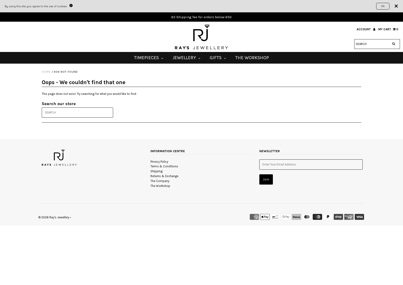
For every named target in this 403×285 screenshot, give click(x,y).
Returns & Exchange (164, 176)
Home (46, 71)
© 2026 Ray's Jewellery (53, 217)
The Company (159, 181)
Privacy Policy (159, 161)
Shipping (156, 171)
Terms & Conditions (164, 166)
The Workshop (160, 186)
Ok (383, 6)
